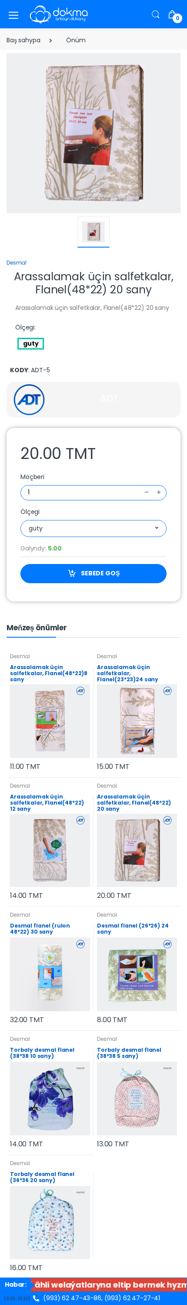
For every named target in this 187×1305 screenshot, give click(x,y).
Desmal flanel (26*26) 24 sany (133, 928)
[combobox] (93, 528)
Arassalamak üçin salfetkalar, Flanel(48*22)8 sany (48, 673)
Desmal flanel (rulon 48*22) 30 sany (40, 928)
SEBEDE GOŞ (99, 573)
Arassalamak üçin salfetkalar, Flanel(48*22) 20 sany (134, 802)
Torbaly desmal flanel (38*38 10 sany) (42, 1053)
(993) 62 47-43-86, (72, 1298)
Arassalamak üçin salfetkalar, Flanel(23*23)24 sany (127, 673)
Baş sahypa (23, 40)
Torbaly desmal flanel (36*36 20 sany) (42, 1177)
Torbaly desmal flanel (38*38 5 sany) (129, 1053)
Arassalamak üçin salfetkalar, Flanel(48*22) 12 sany (47, 802)
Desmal (17, 262)
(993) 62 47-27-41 (132, 1298)
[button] (155, 14)
